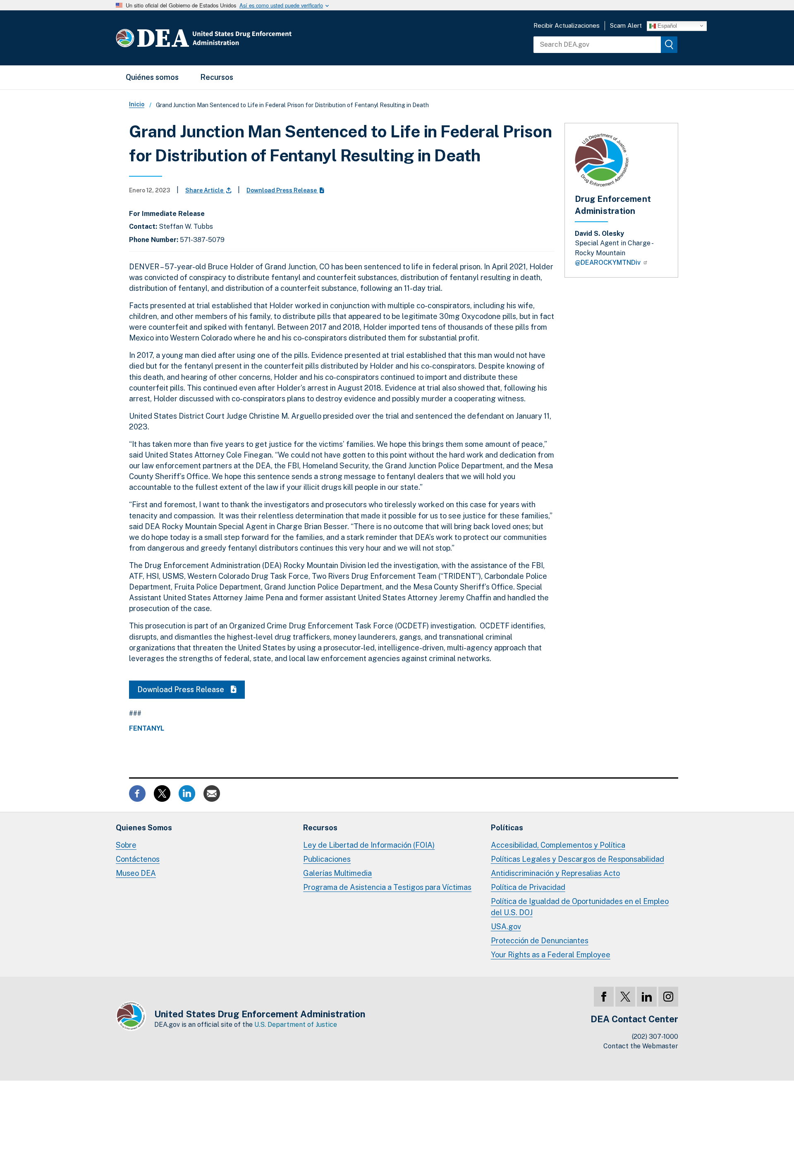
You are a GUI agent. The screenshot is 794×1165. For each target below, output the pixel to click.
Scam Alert (626, 25)
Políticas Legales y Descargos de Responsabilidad (577, 859)
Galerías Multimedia (337, 873)
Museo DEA (136, 873)
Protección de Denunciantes (539, 940)
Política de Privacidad (528, 887)
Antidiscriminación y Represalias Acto (555, 873)
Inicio (136, 104)
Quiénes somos (152, 77)
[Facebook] (604, 997)
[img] (669, 44)
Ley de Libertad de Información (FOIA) (369, 845)
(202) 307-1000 (655, 1036)
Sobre (126, 845)
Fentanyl (146, 728)
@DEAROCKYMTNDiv (608, 262)
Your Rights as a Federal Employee (550, 954)
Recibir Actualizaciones (566, 25)
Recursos (216, 77)
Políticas (507, 827)
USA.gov (506, 926)
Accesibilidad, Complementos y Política (558, 845)
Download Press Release (282, 190)
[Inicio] (228, 37)
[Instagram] (668, 997)
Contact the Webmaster (640, 1046)
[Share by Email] (211, 793)
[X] (625, 997)
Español (666, 25)
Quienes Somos (144, 827)
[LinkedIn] (647, 997)
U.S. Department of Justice (295, 1024)
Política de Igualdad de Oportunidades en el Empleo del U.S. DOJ (580, 906)
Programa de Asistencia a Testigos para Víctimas (387, 887)
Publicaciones (327, 859)
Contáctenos (138, 859)
